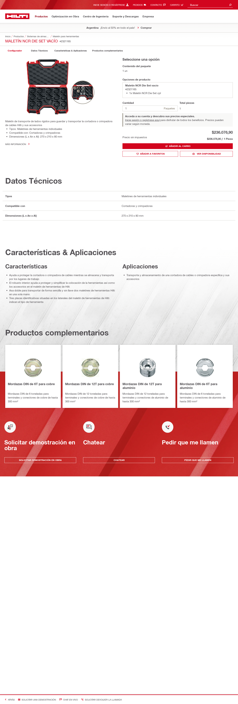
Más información (15, 144)
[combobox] (210, 5)
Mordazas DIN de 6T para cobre (31, 384)
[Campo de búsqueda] (230, 5)
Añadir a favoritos (152, 153)
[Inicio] (17, 16)
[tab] (15, 50)
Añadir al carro (179, 146)
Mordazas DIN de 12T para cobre (89, 384)
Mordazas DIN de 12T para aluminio (142, 386)
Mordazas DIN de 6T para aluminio (198, 386)
